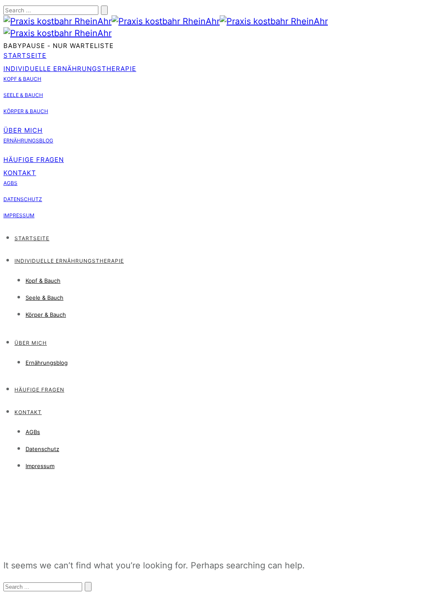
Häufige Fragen (33, 160)
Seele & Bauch (23, 95)
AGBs (10, 183)
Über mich (23, 130)
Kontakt (19, 173)
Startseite (24, 55)
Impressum (18, 215)
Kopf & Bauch (22, 79)
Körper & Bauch (25, 111)
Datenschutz (22, 199)
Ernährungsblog (28, 140)
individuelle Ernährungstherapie (69, 69)
